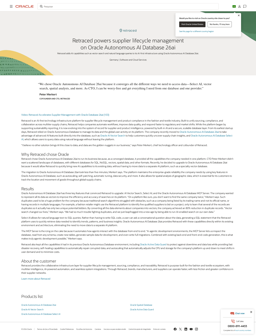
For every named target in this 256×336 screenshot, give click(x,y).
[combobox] (128, 6)
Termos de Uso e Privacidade (47, 329)
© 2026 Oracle (26, 329)
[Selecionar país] (234, 6)
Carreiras (98, 329)
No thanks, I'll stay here (220, 24)
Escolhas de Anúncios (84, 329)
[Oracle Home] (24, 6)
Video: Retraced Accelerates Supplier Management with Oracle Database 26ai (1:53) (65, 114)
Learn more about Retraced (35, 278)
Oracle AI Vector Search (112, 135)
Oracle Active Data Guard (153, 244)
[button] (11, 6)
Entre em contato (159, 329)
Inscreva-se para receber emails (115, 329)
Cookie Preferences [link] (67, 329)
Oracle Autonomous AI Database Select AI (40, 314)
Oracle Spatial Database (141, 304)
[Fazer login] (239, 6)
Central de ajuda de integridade (140, 329)
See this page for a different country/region (196, 31)
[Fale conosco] (244, 6)
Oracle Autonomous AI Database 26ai (199, 131)
